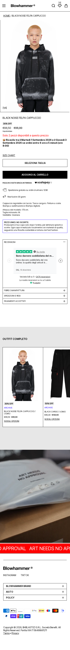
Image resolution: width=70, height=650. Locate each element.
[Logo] (23, 5)
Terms (6, 633)
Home (6, 15)
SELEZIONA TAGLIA (35, 163)
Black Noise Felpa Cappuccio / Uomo (19, 412)
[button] (66, 5)
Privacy (15, 633)
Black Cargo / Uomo (55, 412)
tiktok (25, 575)
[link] (35, 497)
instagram (9, 575)
